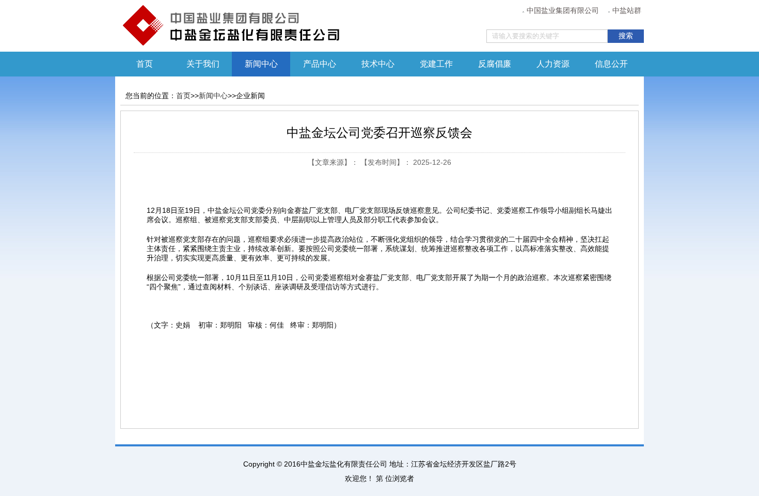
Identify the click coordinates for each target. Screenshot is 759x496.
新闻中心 (213, 95)
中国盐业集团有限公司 (563, 10)
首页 (144, 63)
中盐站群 (626, 10)
